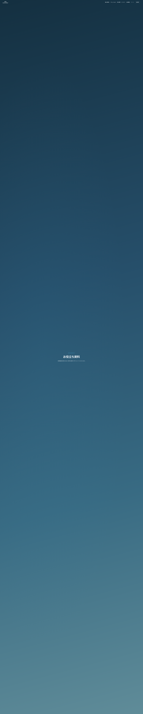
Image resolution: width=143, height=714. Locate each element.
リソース (132, 2)
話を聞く (137, 2)
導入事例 (118, 2)
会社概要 (128, 2)
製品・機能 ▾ (107, 2)
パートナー (123, 2)
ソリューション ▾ (113, 2)
